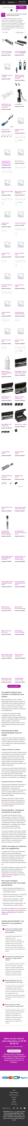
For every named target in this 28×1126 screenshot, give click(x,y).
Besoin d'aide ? (22, 1)
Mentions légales (14, 1092)
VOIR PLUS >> (21, 7)
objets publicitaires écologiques (10, 874)
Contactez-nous (14, 1051)
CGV (14, 1090)
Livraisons (14, 1097)
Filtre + (3, 14)
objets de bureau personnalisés (14, 803)
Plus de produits (14, 686)
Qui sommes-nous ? (14, 1094)
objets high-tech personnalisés (15, 910)
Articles (14, 1101)
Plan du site (14, 1104)
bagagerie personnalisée (7, 912)
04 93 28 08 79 (22, 3)
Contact (14, 1099)
